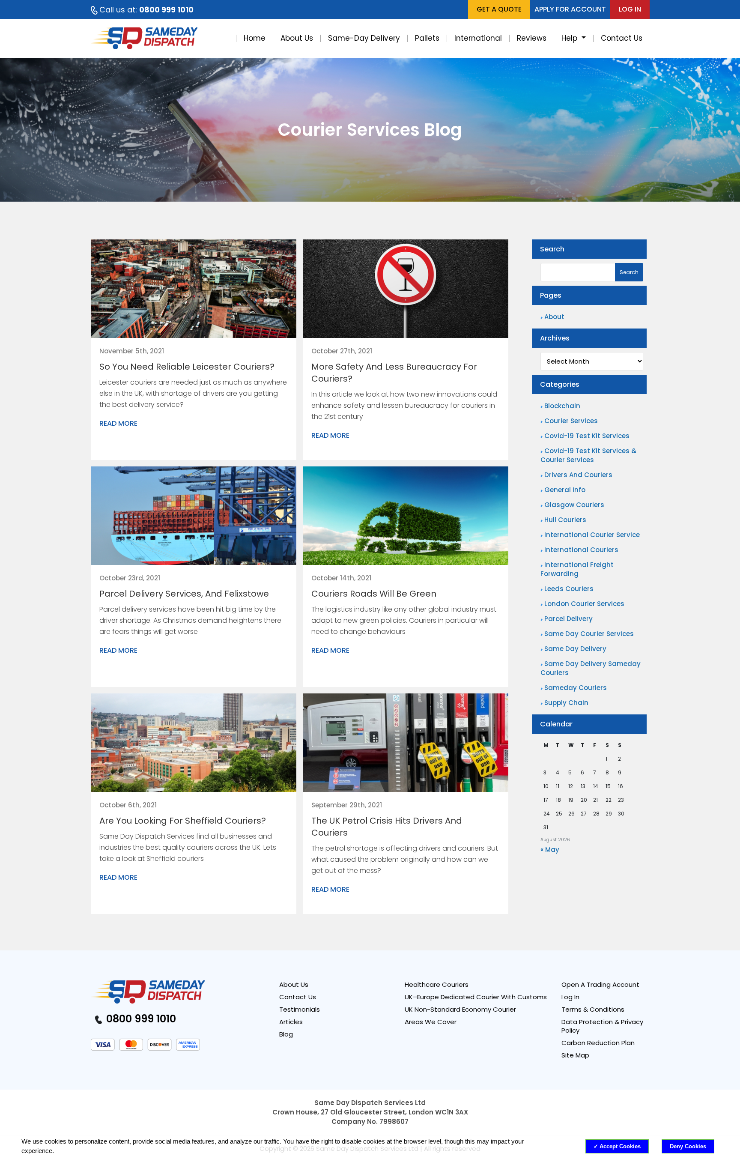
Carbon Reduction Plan (598, 1043)
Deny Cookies (688, 1146)
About (554, 316)
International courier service (592, 534)
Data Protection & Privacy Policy (602, 1026)
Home (255, 38)
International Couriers (581, 549)
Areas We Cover (431, 1022)
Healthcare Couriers (436, 984)
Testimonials (299, 1009)
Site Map (575, 1055)
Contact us (297, 997)
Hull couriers (565, 519)
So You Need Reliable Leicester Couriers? (187, 367)
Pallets (427, 38)
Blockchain (562, 405)
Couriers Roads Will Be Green (373, 594)
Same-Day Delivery (364, 38)
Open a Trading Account (600, 984)
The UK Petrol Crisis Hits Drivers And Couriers (386, 827)
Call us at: (146, 9)
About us (293, 984)
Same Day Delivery (575, 648)
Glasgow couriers (574, 504)
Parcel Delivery (568, 618)
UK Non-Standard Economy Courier (460, 1009)
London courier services (584, 603)
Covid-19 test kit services (587, 435)
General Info (564, 489)
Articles (291, 1022)
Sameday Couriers (575, 687)
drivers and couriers (578, 474)
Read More (118, 423)
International (478, 38)
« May (549, 849)
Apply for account (570, 9)
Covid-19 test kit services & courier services (588, 455)
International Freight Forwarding (577, 569)
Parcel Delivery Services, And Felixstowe (184, 594)
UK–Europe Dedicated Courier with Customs (476, 997)
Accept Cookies (620, 1146)
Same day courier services (589, 633)
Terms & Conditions (592, 1009)
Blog (286, 1034)
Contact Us (621, 38)
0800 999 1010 (140, 1019)
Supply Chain (566, 702)
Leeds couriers (569, 588)
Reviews (531, 38)
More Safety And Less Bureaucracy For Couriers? (394, 373)
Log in (630, 9)
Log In (570, 997)
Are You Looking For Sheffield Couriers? (182, 821)
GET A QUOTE (499, 9)
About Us (296, 38)
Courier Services (571, 420)
